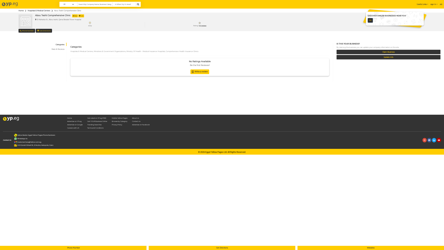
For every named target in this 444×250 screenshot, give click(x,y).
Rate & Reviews (58, 49)
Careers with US (73, 128)
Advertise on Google (75, 125)
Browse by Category (119, 121)
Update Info (388, 57)
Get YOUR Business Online (97, 121)
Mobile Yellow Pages (119, 118)
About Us (135, 118)
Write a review (201, 71)
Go (370, 20)
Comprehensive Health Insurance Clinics (182, 51)
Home (21, 11)
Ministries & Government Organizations (110, 51)
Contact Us (136, 121)
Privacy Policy (117, 125)
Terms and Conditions (95, 128)
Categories (60, 45)
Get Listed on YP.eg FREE (96, 118)
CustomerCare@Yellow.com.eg (29, 142)
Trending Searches (94, 125)
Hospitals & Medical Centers (39, 11)
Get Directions (222, 248)
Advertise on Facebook (141, 125)
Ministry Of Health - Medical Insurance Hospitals (145, 51)
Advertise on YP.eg (74, 121)
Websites (371, 248)
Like (82, 16)
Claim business (388, 52)
